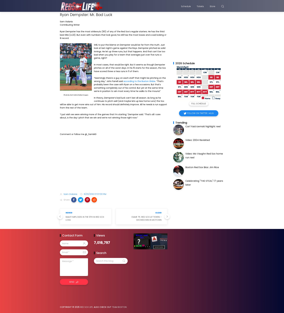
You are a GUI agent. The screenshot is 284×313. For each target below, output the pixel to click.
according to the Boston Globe (139, 81)
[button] (73, 199)
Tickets (200, 6)
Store (212, 6)
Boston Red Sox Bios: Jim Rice (202, 167)
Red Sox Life (86, 307)
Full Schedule (198, 103)
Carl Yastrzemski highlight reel (203, 126)
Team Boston (119, 307)
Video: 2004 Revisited (197, 140)
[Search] (222, 6)
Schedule (186, 6)
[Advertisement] (113, 167)
